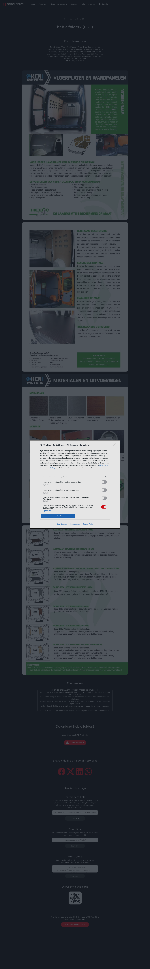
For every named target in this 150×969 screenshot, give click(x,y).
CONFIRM (58, 516)
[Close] (115, 445)
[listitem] (75, 477)
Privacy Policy (88, 524)
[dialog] (75, 484)
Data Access (75, 524)
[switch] (104, 482)
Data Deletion (62, 524)
